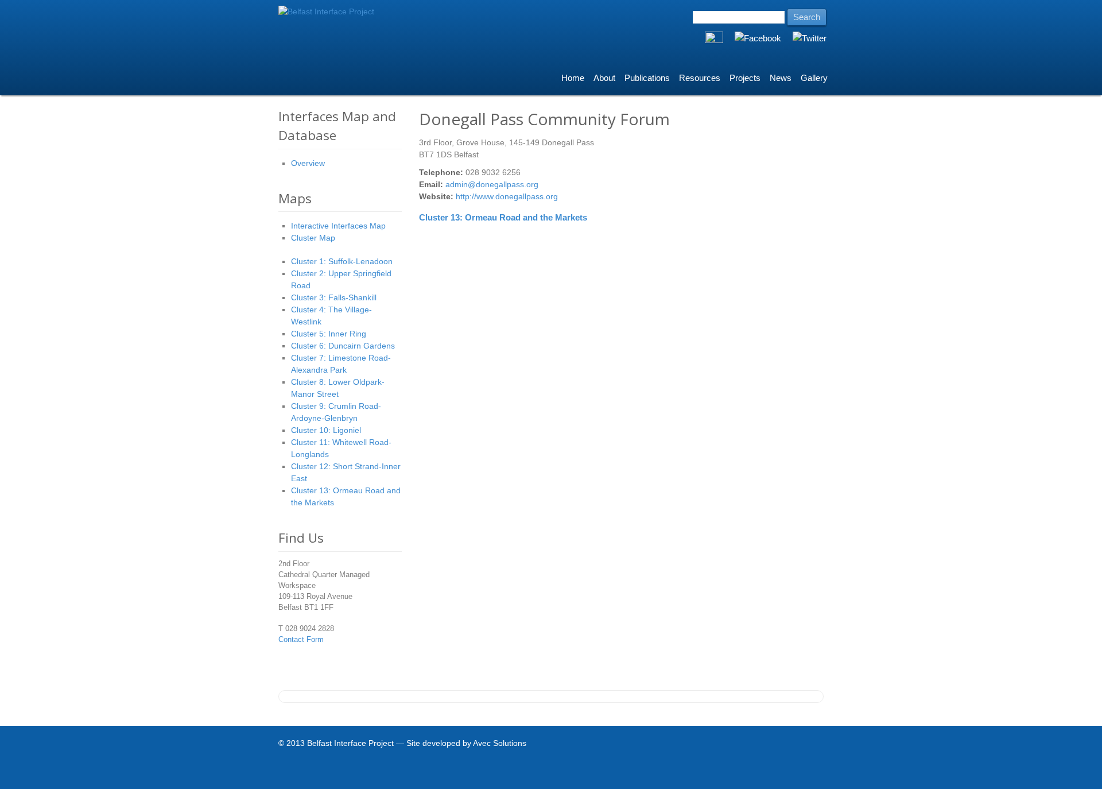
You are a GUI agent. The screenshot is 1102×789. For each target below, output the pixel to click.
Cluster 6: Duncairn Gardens (343, 345)
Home (572, 78)
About (604, 78)
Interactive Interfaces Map (338, 225)
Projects (745, 78)
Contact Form (301, 640)
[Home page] (326, 11)
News (780, 78)
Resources (699, 78)
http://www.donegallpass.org (507, 196)
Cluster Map (313, 237)
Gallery (814, 78)
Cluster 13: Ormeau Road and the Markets (503, 217)
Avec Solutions (499, 743)
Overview (308, 163)
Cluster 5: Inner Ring (328, 333)
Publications (647, 78)
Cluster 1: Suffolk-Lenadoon (342, 261)
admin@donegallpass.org (491, 184)
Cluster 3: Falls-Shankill (334, 297)
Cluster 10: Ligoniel (326, 430)
